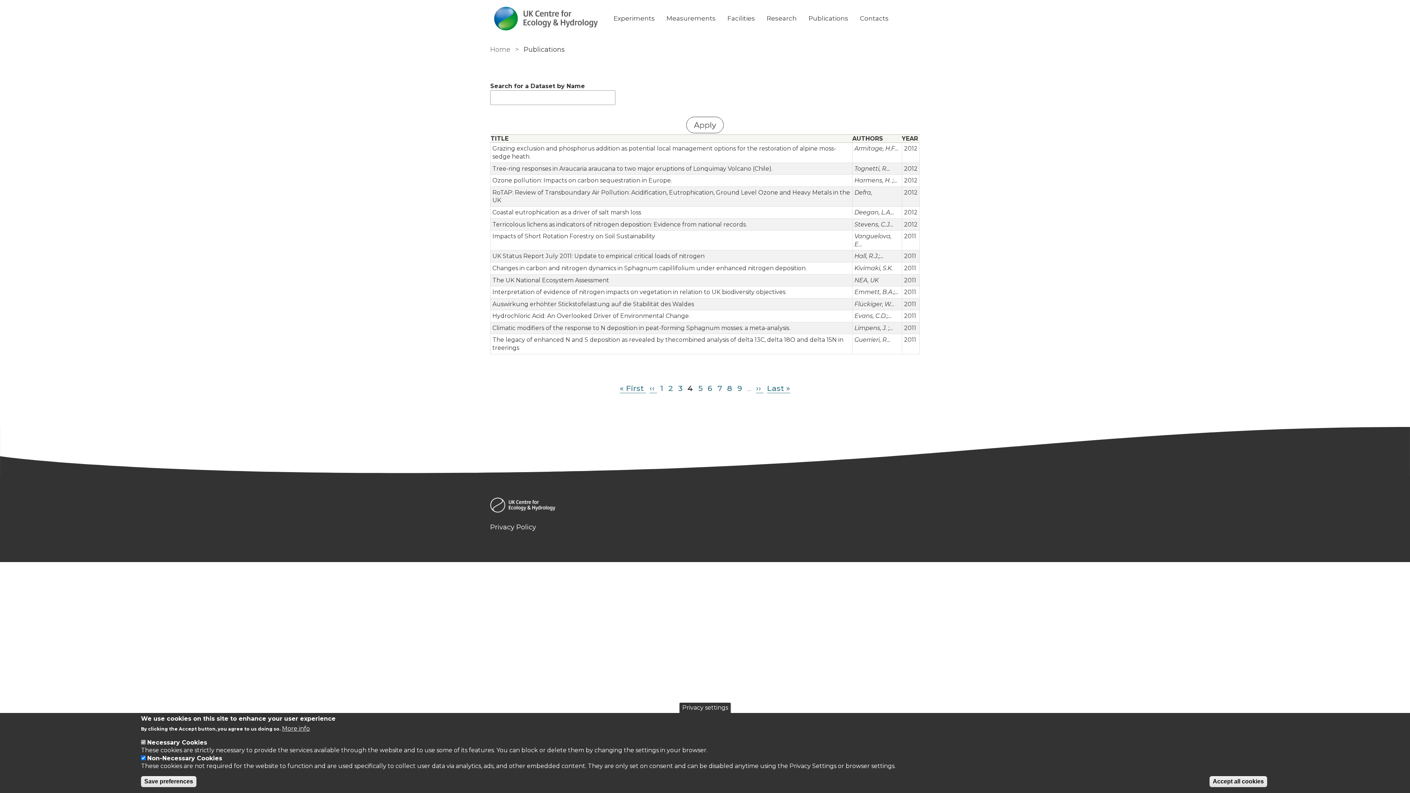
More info (296, 728)
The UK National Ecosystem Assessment (550, 280)
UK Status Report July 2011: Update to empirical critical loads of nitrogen (598, 256)
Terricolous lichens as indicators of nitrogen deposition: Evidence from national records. (619, 224)
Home (500, 50)
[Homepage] (705, 506)
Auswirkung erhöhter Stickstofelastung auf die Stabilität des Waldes (593, 304)
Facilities (741, 18)
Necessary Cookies (177, 742)
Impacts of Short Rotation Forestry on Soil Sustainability (573, 236)
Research (782, 18)
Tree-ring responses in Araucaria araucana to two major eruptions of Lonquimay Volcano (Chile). (632, 168)
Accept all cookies (1238, 781)
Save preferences (168, 781)
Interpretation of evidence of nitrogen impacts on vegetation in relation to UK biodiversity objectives (638, 292)
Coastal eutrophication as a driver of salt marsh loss (566, 212)
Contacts (874, 18)
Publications (828, 18)
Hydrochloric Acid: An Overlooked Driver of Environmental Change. (591, 315)
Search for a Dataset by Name (537, 86)
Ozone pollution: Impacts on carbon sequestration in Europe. (582, 180)
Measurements (691, 18)
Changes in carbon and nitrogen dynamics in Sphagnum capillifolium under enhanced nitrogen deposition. (649, 268)
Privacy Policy (513, 527)
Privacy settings (705, 707)
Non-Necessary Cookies (184, 758)
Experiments (634, 18)
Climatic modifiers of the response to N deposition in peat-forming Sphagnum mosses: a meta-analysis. (641, 328)
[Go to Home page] (546, 18)
